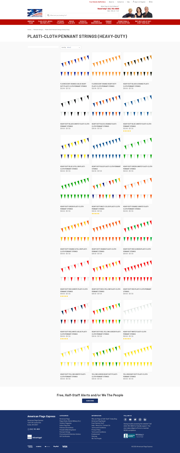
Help (128, 2)
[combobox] (82, 15)
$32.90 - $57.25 (65, 88)
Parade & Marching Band (96, 22)
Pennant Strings (109, 22)
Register (143, 2)
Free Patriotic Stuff (98, 423)
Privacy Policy (96, 430)
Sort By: (64, 47)
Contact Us (120, 2)
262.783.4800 (113, 9)
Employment (96, 434)
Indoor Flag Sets (71, 22)
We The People (96, 438)
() (151, 2)
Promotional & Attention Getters (123, 22)
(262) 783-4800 (34, 429)
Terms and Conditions (99, 432)
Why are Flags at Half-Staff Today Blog (143, 22)
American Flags (31, 22)
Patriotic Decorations (83, 22)
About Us (111, 2)
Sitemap (94, 436)
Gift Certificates (65, 436)
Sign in (137, 2)
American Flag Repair (99, 421)
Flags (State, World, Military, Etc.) (45, 22)
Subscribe (90, 401)
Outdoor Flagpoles (60, 22)
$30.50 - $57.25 (128, 88)
